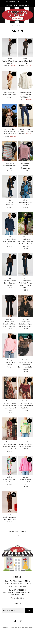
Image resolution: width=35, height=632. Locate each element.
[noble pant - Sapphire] (25, 115)
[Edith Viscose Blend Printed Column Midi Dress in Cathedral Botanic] (9, 388)
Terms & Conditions (17, 598)
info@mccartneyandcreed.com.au (18, 592)
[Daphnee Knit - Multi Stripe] (9, 151)
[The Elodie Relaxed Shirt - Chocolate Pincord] (9, 264)
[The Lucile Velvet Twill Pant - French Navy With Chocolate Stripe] (25, 264)
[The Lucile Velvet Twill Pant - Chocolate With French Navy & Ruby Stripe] (25, 223)
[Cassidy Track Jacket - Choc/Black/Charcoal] (9, 502)
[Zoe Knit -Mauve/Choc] (25, 151)
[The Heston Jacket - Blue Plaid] (25, 186)
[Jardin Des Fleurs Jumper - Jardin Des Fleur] (25, 465)
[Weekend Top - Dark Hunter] (25, 47)
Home (14, 26)
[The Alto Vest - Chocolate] (9, 186)
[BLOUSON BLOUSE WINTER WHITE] (25, 80)
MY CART (24, 5)
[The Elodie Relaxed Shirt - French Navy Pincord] (9, 223)
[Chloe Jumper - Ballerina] (9, 345)
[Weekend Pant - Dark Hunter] (9, 47)
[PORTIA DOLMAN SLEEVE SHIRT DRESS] (9, 115)
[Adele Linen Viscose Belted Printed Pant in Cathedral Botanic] (9, 428)
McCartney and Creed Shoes (23, 628)
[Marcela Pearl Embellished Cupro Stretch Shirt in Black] (25, 306)
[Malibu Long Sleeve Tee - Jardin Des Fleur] (25, 426)
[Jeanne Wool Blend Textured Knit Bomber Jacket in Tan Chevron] (25, 344)
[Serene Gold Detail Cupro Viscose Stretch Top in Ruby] (25, 388)
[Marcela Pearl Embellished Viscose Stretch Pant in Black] (9, 306)
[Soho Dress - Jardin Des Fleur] (9, 465)
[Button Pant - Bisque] (9, 80)
